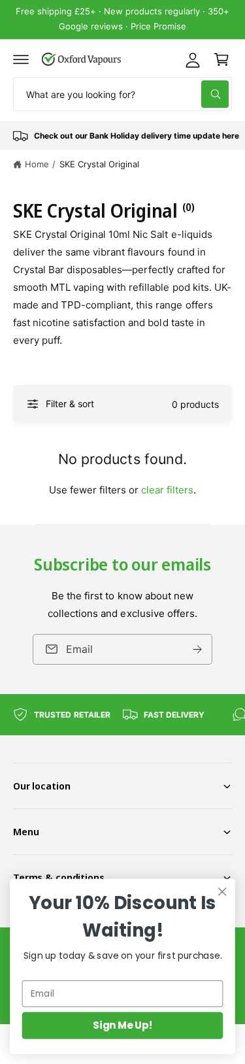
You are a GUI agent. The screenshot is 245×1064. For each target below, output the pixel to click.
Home (37, 164)
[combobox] (122, 94)
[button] (21, 59)
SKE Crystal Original (99, 164)
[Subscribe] (197, 649)
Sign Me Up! (122, 1025)
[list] (122, 136)
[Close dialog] (222, 892)
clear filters (167, 490)
